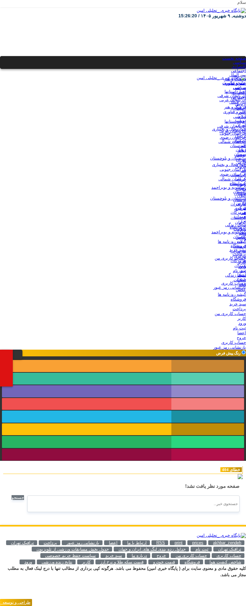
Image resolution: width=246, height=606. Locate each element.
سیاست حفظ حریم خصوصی (70, 555)
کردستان (238, 174)
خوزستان (238, 145)
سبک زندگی (235, 224)
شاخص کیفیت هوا (225, 562)
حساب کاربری (233, 283)
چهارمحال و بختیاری (229, 129)
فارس (241, 162)
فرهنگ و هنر (235, 79)
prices (197, 542)
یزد (243, 220)
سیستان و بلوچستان (228, 158)
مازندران (238, 204)
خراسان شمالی (232, 141)
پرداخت (239, 254)
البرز (242, 112)
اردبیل (240, 104)
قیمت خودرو (164, 562)
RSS (160, 542)
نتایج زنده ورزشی (57, 562)
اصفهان (239, 108)
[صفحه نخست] (9, 354)
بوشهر (240, 120)
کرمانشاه (238, 183)
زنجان (241, 149)
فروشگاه (238, 245)
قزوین (240, 166)
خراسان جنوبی (233, 133)
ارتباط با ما (137, 542)
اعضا (241, 274)
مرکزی (240, 208)
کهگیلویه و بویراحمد (228, 187)
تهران (241, 124)
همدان (240, 216)
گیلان (241, 195)
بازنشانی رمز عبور (229, 287)
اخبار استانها (235, 91)
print (179, 542)
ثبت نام (239, 270)
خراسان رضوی (233, 137)
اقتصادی (239, 66)
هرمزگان (238, 212)
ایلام (242, 116)
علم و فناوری (234, 83)
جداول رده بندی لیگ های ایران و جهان (152, 549)
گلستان (239, 191)
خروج (241, 279)
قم (243, 170)
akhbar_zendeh (227, 542)
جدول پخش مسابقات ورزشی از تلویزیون (73, 549)
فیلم (242, 233)
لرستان (239, 199)
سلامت (240, 229)
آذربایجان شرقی (231, 95)
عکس (241, 237)
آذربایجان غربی (232, 99)
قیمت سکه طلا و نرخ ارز (122, 562)
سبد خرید (237, 249)
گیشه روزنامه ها (232, 241)
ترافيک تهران (22, 542)
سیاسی (239, 62)
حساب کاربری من (230, 258)
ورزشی (239, 87)
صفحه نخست (234, 58)
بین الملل (237, 74)
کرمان (240, 179)
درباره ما (139, 555)
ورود (242, 266)
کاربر (241, 262)
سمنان (240, 154)
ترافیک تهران (229, 549)
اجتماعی (238, 70)
